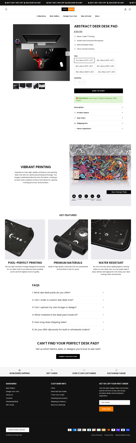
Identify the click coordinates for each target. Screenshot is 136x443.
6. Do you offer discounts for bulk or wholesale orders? (61, 329)
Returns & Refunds (58, 405)
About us (9, 395)
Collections (41, 16)
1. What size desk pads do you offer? (51, 292)
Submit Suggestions (68, 357)
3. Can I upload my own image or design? (54, 307)
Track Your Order (57, 395)
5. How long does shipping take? (49, 322)
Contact (9, 398)
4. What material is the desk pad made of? (55, 314)
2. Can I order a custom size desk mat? (52, 299)
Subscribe (106, 409)
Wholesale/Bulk (12, 401)
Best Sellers (54, 16)
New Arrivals (86, 16)
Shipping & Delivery (58, 401)
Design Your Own (70, 16)
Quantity (77, 78)
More (97, 16)
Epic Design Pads (16, 435)
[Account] (125, 9)
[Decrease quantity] (76, 82)
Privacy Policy (109, 435)
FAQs (53, 388)
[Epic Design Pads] (68, 9)
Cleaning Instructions (59, 398)
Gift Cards (10, 405)
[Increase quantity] (84, 82)
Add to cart (98, 91)
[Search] (6, 9)
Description (79, 107)
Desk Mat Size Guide (59, 391)
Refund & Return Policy (123, 435)
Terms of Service (96, 435)
